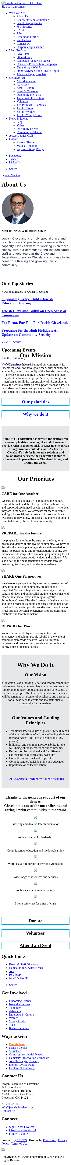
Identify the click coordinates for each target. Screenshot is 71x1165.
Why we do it (35, 414)
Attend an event (26, 81)
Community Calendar (29, 132)
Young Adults (17, 1021)
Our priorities (35, 401)
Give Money (24, 57)
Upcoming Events (27, 128)
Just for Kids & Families (31, 105)
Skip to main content (14, 6)
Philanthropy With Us (30, 67)
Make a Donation (27, 145)
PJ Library (15, 974)
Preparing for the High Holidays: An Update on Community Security (30, 332)
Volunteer (22, 101)
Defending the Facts (29, 94)
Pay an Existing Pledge (30, 149)
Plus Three (49, 1140)
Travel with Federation (30, 98)
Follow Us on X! (19, 1133)
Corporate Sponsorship (30, 47)
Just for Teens (25, 108)
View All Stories (11, 342)
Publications (24, 40)
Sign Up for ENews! (21, 1126)
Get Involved (17, 77)
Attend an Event (35, 945)
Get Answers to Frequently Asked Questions (35, 778)
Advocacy (23, 84)
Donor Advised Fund (21, 1064)
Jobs (19, 33)
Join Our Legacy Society (31, 74)
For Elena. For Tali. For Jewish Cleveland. (35, 323)
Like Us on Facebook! (22, 1130)
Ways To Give (17, 50)
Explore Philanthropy (22, 1068)
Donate (13, 139)
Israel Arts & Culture (21, 1014)
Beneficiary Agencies (29, 23)
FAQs (20, 30)
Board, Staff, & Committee (33, 19)
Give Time (23, 53)
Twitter (13, 159)
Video (20, 125)
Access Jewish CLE (21, 135)
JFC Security (24, 26)
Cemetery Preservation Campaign (37, 64)
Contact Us (23, 43)
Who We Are (17, 13)
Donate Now (17, 1044)
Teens (12, 1024)
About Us (22, 16)
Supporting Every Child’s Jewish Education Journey (27, 301)
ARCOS (21, 1140)
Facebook (15, 155)
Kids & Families (19, 1028)
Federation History (28, 36)
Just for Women (26, 111)
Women (13, 1018)
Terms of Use (19, 1143)
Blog (20, 122)
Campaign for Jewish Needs (33, 60)
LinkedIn (14, 162)
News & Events (18, 118)
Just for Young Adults (29, 115)
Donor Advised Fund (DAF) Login (38, 70)
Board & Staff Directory (23, 964)
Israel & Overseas (27, 91)
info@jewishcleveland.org (17, 1107)
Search (13, 168)
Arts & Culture (25, 87)
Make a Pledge (25, 142)
